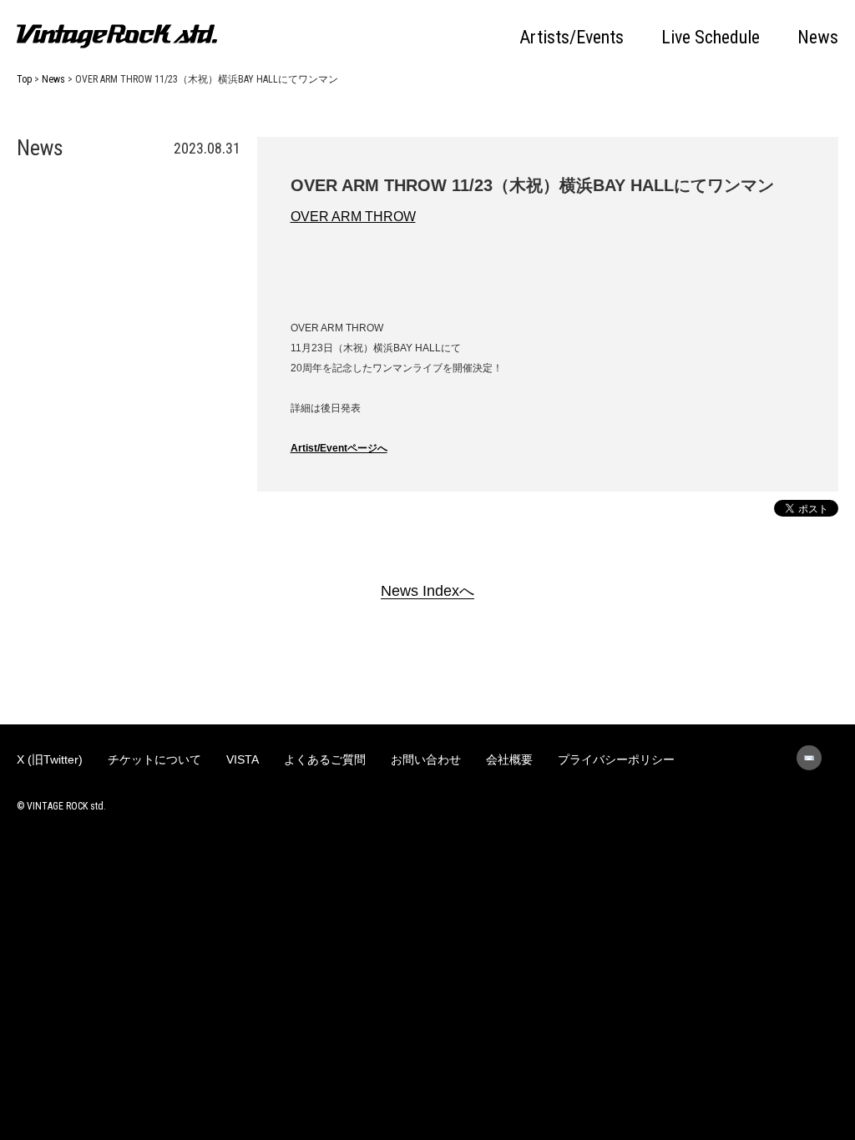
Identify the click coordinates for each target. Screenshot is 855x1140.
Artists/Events (571, 38)
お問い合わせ (426, 759)
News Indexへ (427, 591)
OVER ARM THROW (353, 216)
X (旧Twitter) (50, 759)
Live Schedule (710, 38)
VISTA (242, 759)
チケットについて (154, 759)
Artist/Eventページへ (339, 448)
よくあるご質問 (325, 759)
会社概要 (509, 759)
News (817, 38)
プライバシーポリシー (616, 759)
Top (24, 79)
